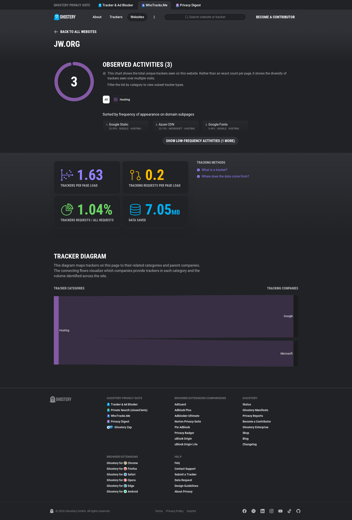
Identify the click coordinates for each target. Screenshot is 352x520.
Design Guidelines (186, 485)
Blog (246, 438)
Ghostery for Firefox (122, 468)
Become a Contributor (275, 17)
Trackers (116, 17)
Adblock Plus (183, 410)
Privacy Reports (253, 415)
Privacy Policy (175, 511)
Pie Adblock (182, 427)
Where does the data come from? (225, 176)
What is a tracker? (214, 170)
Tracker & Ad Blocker (117, 5)
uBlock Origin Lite (186, 444)
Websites (137, 17)
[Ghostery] (65, 17)
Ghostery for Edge (120, 485)
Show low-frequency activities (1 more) (200, 141)
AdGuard (180, 404)
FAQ (177, 463)
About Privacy (183, 491)
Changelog (250, 444)
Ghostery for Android (122, 491)
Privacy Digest (190, 5)
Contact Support (185, 468)
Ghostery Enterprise (255, 427)
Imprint (191, 511)
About (97, 17)
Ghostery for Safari (121, 474)
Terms (159, 511)
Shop (246, 433)
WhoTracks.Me (156, 5)
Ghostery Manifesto (255, 410)
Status (247, 404)
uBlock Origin (183, 438)
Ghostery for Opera (121, 480)
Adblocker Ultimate (187, 415)
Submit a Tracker (186, 474)
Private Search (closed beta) (129, 410)
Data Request (183, 480)
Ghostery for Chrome (122, 463)
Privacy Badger (184, 433)
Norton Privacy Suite (188, 421)
